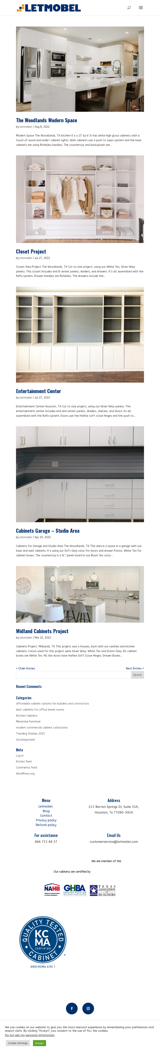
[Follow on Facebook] (72, 1008)
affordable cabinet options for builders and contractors (52, 703)
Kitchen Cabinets (26, 715)
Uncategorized (25, 739)
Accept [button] (39, 1043)
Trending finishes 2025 (30, 733)
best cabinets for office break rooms (40, 709)
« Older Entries (25, 668)
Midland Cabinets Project (42, 631)
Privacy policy (46, 820)
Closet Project (31, 251)
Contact (46, 815)
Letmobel (46, 806)
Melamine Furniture (28, 721)
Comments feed (26, 767)
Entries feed (24, 761)
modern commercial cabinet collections (42, 727)
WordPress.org (25, 773)
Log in (20, 755)
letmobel (26, 127)
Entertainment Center (38, 391)
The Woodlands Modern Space (46, 120)
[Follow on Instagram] (88, 1008)
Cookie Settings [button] (18, 1043)
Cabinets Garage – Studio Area (47, 530)
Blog (46, 811)
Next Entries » (135, 668)
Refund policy (46, 825)
